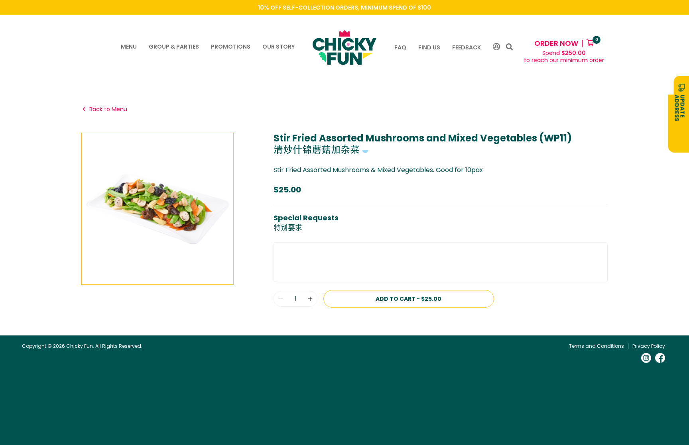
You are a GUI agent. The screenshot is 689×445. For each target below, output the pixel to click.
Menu (129, 46)
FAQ (400, 47)
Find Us (429, 47)
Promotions (230, 46)
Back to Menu (108, 109)
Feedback (466, 47)
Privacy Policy (648, 346)
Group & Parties (174, 46)
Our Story (278, 46)
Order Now (556, 43)
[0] (590, 44)
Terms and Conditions (596, 346)
